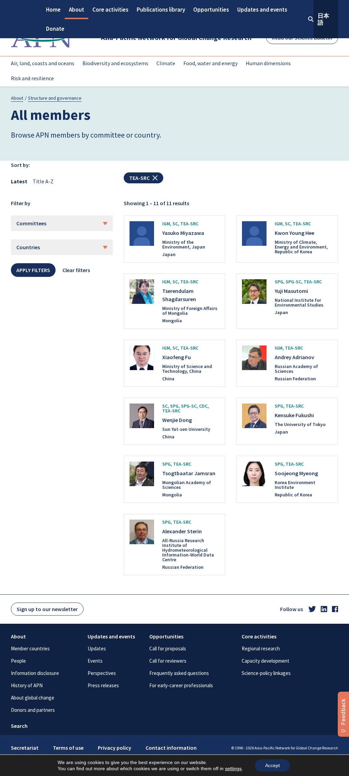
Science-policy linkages (266, 673)
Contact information (171, 747)
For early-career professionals (181, 685)
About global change (32, 697)
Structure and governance (54, 98)
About (76, 9)
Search (19, 725)
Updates (97, 648)
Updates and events (262, 9)
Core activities (110, 9)
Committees (31, 223)
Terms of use (68, 747)
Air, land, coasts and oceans (42, 63)
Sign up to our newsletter (47, 609)
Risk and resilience (32, 78)
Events (95, 661)
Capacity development (265, 661)
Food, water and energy (210, 63)
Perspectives (102, 673)
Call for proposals (167, 648)
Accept (272, 765)
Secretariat (25, 747)
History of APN (27, 685)
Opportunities (211, 9)
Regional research (261, 648)
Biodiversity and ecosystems (115, 63)
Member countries (30, 648)
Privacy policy (114, 747)
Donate (55, 28)
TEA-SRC (139, 177)
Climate (165, 63)
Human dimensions (268, 63)
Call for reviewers (167, 661)
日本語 (323, 19)
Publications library (161, 9)
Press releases (103, 685)
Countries (28, 247)
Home (53, 9)
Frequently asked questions (179, 673)
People (18, 661)
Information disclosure (35, 673)
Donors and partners (33, 710)
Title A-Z (43, 181)
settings (233, 768)
